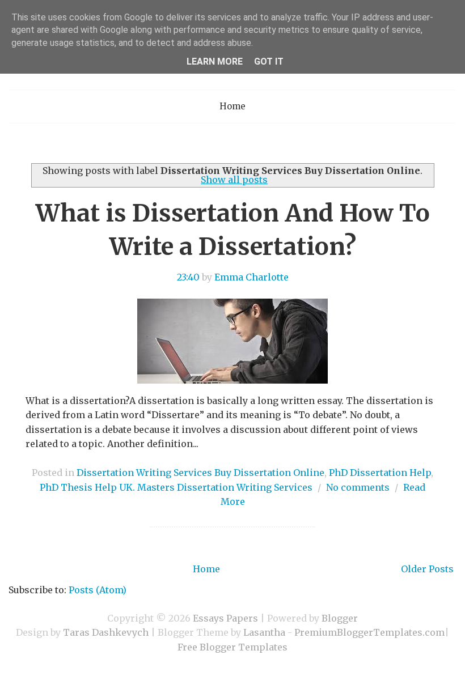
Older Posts (427, 569)
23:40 (188, 277)
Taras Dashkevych (106, 632)
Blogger (340, 618)
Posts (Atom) (97, 590)
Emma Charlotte (251, 277)
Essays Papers (225, 618)
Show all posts (234, 179)
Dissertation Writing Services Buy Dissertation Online (200, 472)
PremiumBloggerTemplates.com (369, 632)
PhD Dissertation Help (380, 472)
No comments (358, 487)
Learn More (215, 61)
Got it (269, 61)
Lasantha (264, 632)
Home (232, 106)
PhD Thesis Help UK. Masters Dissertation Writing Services (176, 487)
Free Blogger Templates (232, 647)
